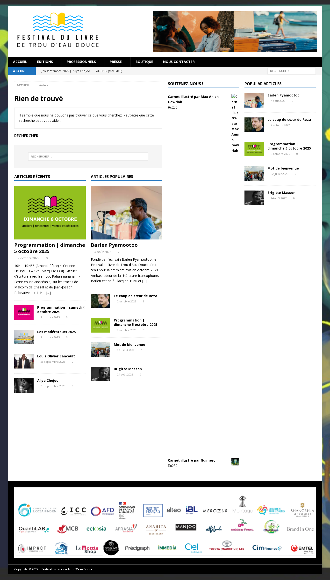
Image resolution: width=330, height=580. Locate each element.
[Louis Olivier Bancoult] (24, 361)
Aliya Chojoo (47, 380)
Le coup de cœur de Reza (135, 295)
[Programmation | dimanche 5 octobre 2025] (50, 212)
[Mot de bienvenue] (100, 349)
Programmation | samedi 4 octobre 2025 (61, 309)
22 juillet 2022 (126, 350)
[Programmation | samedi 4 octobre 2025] (24, 312)
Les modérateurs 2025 (56, 331)
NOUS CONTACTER (179, 61)
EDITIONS (45, 61)
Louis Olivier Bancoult (56, 356)
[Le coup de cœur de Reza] (100, 301)
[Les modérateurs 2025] (24, 337)
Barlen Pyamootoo (114, 245)
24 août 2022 (125, 374)
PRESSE (116, 61)
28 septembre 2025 (53, 361)
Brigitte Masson (128, 369)
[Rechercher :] (291, 70)
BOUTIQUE (144, 61)
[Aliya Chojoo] (24, 385)
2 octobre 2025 (28, 258)
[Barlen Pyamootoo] (126, 212)
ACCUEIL (20, 61)
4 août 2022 (102, 252)
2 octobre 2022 (126, 301)
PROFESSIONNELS (81, 61)
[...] (48, 292)
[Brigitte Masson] (100, 374)
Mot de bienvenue (129, 344)
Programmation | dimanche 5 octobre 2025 (49, 248)
